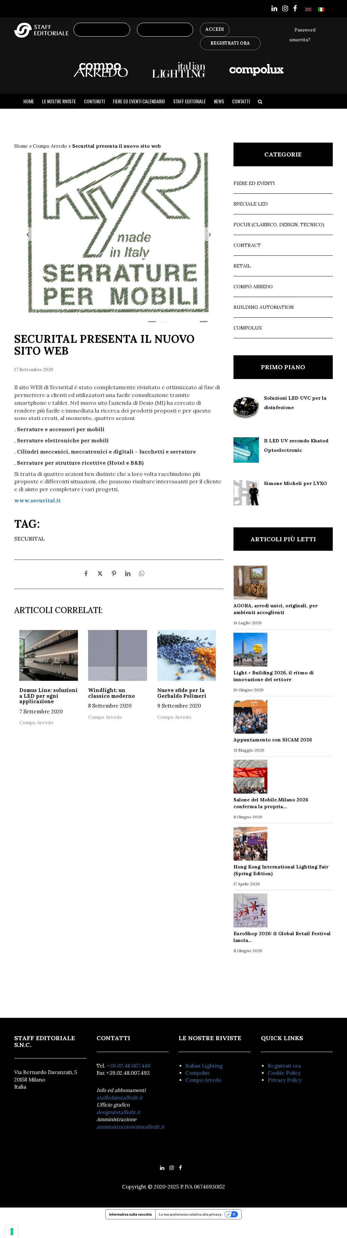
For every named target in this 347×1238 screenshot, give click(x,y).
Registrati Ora (230, 43)
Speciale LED (250, 204)
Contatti (241, 101)
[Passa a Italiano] (321, 9)
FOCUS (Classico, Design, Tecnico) (278, 225)
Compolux (247, 328)
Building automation (263, 307)
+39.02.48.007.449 (128, 1066)
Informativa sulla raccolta (130, 1214)
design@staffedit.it (118, 1112)
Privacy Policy (285, 1080)
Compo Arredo (50, 146)
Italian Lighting (204, 1066)
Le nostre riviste (59, 101)
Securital (29, 538)
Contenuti (94, 101)
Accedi (214, 29)
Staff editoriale (189, 101)
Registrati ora (284, 1066)
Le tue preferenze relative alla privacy (190, 1214)
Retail (242, 266)
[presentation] (28, 234)
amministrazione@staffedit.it (130, 1127)
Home (28, 101)
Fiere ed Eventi (254, 183)
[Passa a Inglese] (308, 9)
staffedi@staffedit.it (120, 1097)
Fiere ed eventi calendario (139, 101)
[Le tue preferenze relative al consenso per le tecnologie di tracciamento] (11, 1231)
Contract (247, 245)
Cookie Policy (284, 1073)
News (219, 101)
